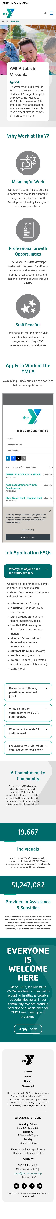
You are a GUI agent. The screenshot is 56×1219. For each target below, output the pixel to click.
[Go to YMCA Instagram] (16, 1186)
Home (2, 21)
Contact (28, 1076)
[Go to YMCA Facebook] (39, 1186)
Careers (28, 1071)
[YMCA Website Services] (10, 14)
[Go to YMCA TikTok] (32, 1186)
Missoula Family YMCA (15, 3)
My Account (28, 1086)
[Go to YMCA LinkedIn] (24, 1186)
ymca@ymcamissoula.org (28, 1173)
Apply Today (28, 1029)
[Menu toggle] (51, 13)
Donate (28, 1081)
